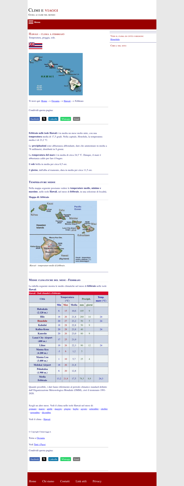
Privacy (97, 481)
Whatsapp (65, 118)
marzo (42, 408)
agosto (84, 408)
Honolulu (115, 39)
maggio (58, 408)
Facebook (35, 118)
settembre (94, 408)
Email (76, 118)
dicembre (46, 412)
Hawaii (67, 100)
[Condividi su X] (44, 119)
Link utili (81, 481)
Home (44, 100)
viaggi (43, 9)
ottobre (104, 408)
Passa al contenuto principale (42, 1)
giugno (67, 408)
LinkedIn (53, 118)
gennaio (33, 408)
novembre (35, 412)
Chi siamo (48, 481)
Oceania (55, 100)
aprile (49, 408)
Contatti (65, 481)
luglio (76, 408)
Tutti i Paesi (40, 444)
